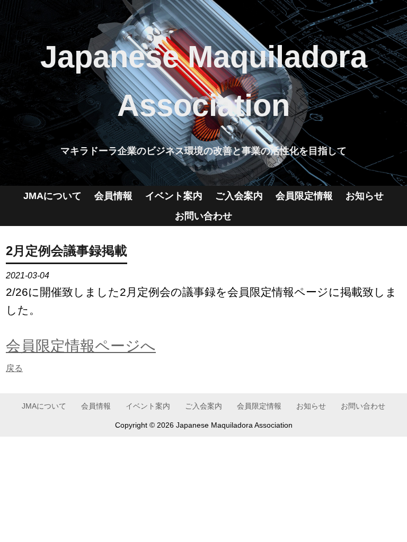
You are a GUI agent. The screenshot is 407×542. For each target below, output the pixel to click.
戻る (14, 368)
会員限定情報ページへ (81, 345)
